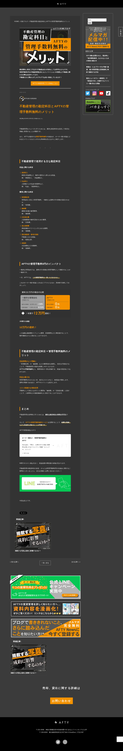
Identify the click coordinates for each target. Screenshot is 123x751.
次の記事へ (75, 562)
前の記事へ (15, 562)
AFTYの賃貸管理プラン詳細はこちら (45, 83)
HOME (16, 21)
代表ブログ (24, 21)
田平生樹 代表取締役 (30, 98)
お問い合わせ (121, 31)
